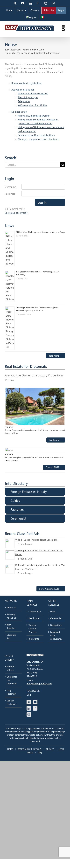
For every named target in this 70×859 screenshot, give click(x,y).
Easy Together (11, 626)
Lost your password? (16, 212)
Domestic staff (19, 111)
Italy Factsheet (11, 692)
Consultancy (34, 611)
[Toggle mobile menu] (63, 26)
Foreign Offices (10, 668)
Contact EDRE (52, 467)
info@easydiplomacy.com (39, 683)
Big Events (33, 638)
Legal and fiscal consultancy (56, 635)
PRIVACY (50, 749)
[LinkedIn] (29, 708)
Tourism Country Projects (32, 628)
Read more (54, 439)
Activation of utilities (22, 89)
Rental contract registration (26, 83)
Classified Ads (11, 636)
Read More (54, 355)
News (53, 611)
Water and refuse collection (33, 93)
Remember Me (17, 208)
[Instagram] (29, 714)
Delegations (56, 625)
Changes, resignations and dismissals (38, 139)
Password (10, 193)
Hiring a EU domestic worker (33, 115)
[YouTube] (35, 702)
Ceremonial (56, 618)
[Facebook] (35, 708)
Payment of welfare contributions (36, 135)
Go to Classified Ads (49, 588)
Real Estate (33, 618)
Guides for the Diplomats (12, 680)
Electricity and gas (28, 97)
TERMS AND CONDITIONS (29, 749)
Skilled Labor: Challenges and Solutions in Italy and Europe (40, 232)
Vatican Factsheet (11, 702)
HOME (10, 749)
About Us (11, 607)
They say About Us (11, 616)
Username (10, 186)
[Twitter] (29, 702)
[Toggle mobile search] (63, 29)
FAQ (40, 752)
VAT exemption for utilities (32, 105)
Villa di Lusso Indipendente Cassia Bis (36, 539)
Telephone (24, 101)
